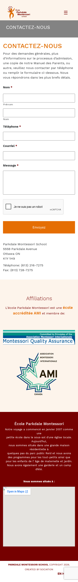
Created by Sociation (39, 569)
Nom (7, 87)
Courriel (10, 146)
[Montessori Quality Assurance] (39, 339)
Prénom (8, 104)
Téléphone (12, 126)
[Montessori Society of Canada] (39, 375)
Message (11, 165)
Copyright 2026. (39, 564)
